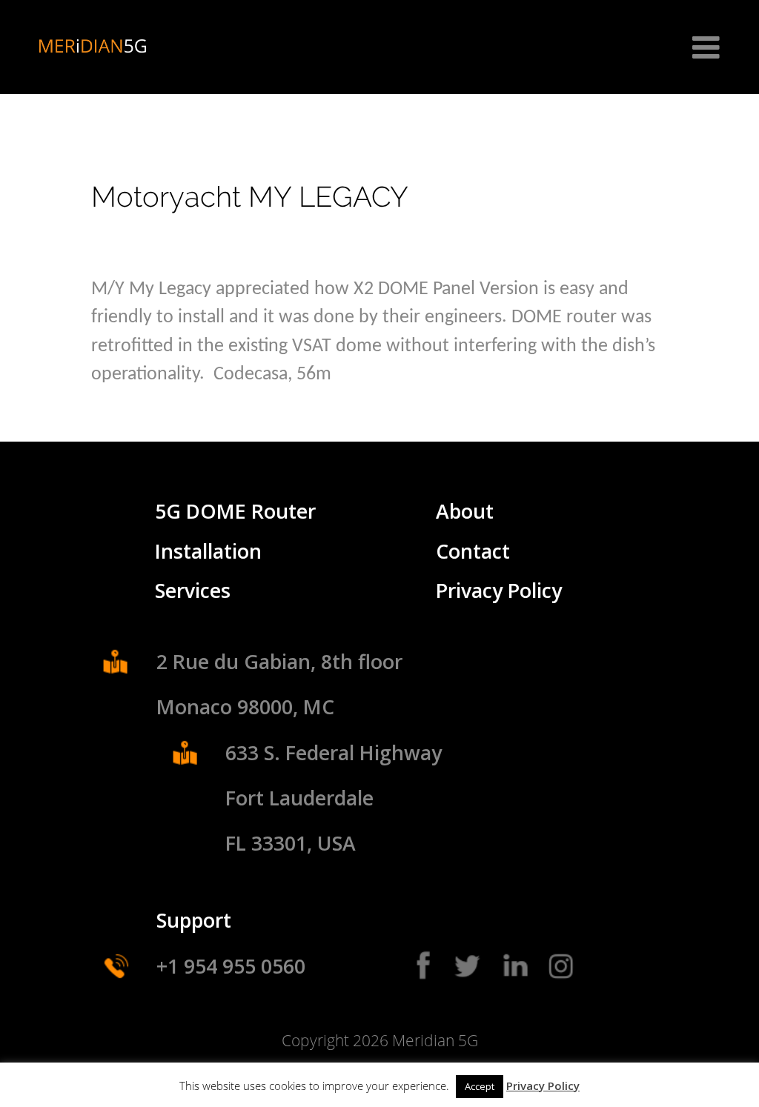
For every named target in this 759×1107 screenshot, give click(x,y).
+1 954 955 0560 (230, 966)
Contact (473, 551)
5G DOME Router (235, 511)
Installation (208, 551)
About (465, 511)
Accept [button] (479, 1086)
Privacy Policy (499, 590)
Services (193, 590)
